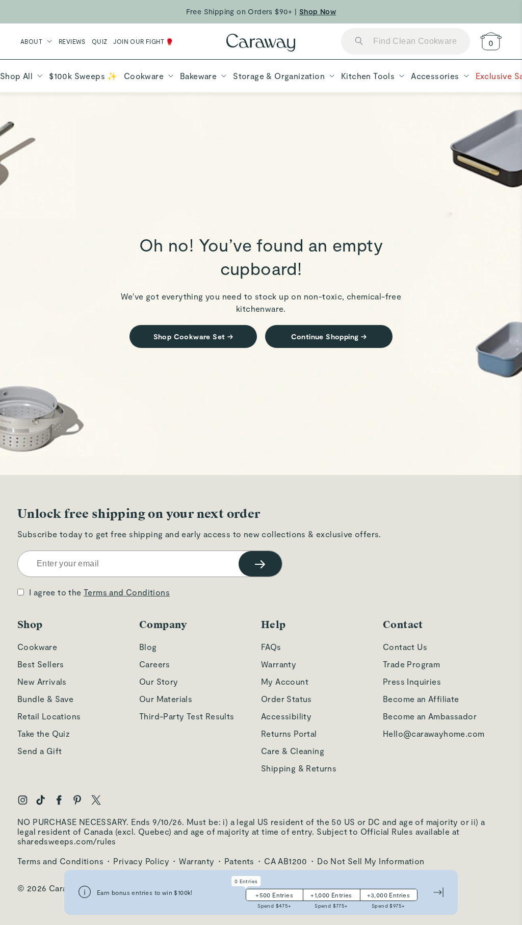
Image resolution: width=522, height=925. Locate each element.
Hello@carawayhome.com (433, 733)
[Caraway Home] (260, 43)
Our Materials (165, 699)
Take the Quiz (43, 733)
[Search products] (359, 41)
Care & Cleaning (292, 751)
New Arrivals (42, 681)
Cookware (37, 647)
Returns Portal (289, 733)
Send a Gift (39, 751)
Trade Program (411, 664)
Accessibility (286, 716)
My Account (284, 681)
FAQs (271, 647)
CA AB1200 (285, 861)
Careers (154, 664)
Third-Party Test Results (186, 716)
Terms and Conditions (127, 592)
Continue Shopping (329, 336)
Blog (148, 647)
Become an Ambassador (430, 716)
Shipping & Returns (298, 768)
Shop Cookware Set (193, 336)
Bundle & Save (45, 699)
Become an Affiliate (421, 699)
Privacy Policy (141, 861)
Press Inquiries (412, 681)
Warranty (278, 664)
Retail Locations (49, 716)
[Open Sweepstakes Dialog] (85, 892)
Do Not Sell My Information (370, 861)
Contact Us (405, 647)
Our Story (158, 681)
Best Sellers (40, 664)
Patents (239, 861)
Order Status (286, 699)
